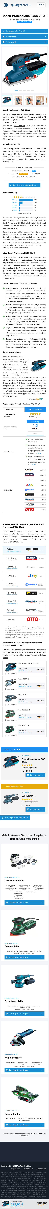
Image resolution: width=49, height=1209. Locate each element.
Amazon (6, 534)
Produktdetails (19, 126)
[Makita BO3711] (11, 799)
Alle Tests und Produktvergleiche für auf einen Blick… (24, 1134)
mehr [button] (39, 453)
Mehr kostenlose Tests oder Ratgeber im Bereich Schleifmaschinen (24, 836)
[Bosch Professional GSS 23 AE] (11, 762)
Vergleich (32, 136)
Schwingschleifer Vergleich (26, 19)
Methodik (5, 428)
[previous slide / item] (4, 69)
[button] (24, 31)
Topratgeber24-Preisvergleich (14, 131)
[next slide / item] (45, 69)
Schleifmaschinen (12, 877)
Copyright (5, 1166)
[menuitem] (24, 31)
